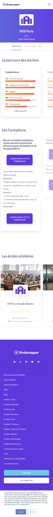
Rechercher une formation (14, 375)
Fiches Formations (11, 385)
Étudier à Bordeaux (11, 414)
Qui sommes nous (11, 463)
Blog (5, 394)
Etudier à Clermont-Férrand (15, 429)
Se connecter (27, 480)
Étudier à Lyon (9, 419)
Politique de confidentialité (20, 504)
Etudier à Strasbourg (12, 444)
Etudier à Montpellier (12, 439)
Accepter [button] (21, 512)
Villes (6, 390)
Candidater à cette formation (20, 160)
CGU (42, 502)
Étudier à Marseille (11, 404)
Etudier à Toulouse (11, 424)
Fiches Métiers (10, 380)
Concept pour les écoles (13, 449)
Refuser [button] (32, 512)
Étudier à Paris (9, 399)
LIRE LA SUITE (20, 111)
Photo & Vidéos (30, 46)
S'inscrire (26, 473)
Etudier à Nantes (10, 434)
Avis (39, 46)
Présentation (17, 46)
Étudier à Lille (9, 409)
